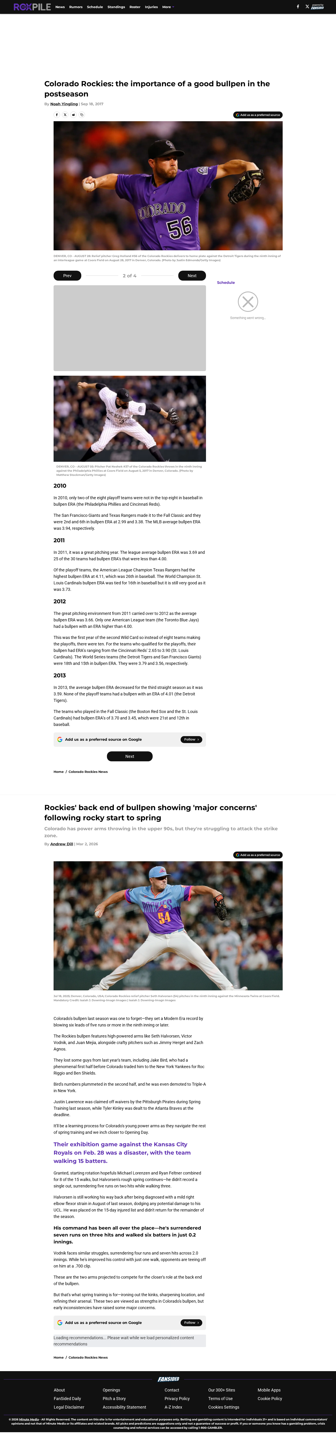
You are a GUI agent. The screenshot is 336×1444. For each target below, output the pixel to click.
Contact (172, 1390)
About (59, 1390)
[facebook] (298, 6)
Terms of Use (220, 1398)
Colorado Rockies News (88, 772)
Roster (135, 7)
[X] (307, 6)
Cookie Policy (270, 1398)
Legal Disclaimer (69, 1407)
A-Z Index (173, 1407)
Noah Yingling (64, 104)
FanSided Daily (67, 1398)
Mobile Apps (269, 1390)
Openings (111, 1390)
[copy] (82, 115)
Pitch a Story (114, 1398)
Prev (67, 275)
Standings (116, 7)
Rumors (75, 7)
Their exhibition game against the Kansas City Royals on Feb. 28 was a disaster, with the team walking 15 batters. (122, 1152)
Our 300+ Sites (221, 1390)
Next (192, 275)
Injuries (151, 7)
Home (59, 772)
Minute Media (29, 1419)
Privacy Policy (177, 1398)
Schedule (95, 7)
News (60, 7)
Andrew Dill (61, 844)
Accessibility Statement (124, 1407)
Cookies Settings (223, 1407)
